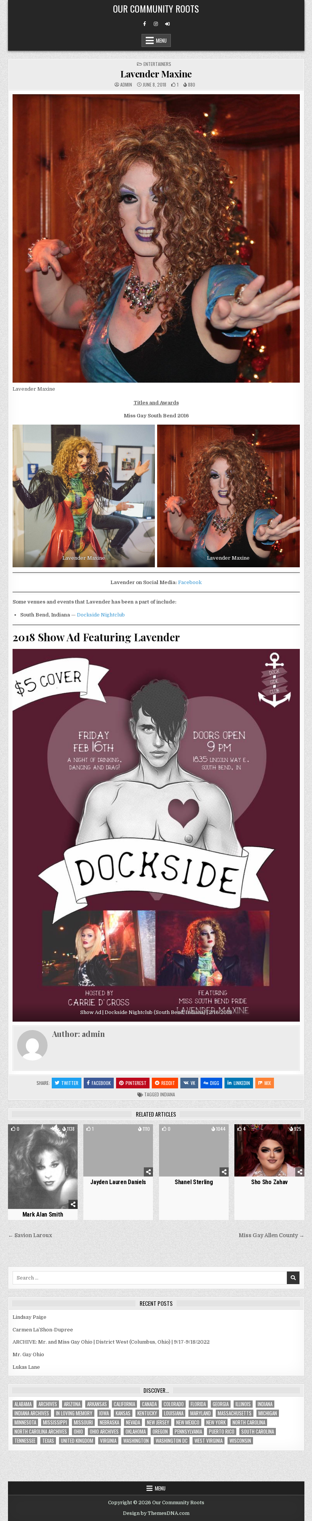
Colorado (174, 1404)
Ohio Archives (104, 1431)
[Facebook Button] (145, 24)
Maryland (200, 1413)
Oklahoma (136, 1431)
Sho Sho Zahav (269, 1182)
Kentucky (147, 1413)
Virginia (108, 1440)
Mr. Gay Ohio (28, 1354)
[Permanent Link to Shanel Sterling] (194, 1150)
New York (216, 1422)
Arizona (72, 1404)
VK (193, 1083)
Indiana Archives (31, 1413)
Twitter (69, 1083)
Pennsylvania (188, 1431)
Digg (214, 1083)
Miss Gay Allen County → (271, 1235)
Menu (161, 40)
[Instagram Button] (156, 24)
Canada (149, 1404)
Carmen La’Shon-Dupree (43, 1330)
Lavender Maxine (156, 74)
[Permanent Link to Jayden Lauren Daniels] (118, 1150)
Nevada (133, 1422)
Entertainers (157, 64)
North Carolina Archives (40, 1431)
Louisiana (173, 1413)
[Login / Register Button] (167, 24)
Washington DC (172, 1440)
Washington (136, 1440)
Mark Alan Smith (42, 1214)
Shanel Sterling (194, 1182)
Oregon (160, 1431)
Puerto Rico (221, 1431)
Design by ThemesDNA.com (156, 1513)
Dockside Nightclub (101, 615)
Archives (47, 1404)
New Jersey (158, 1422)
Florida (198, 1404)
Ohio (78, 1431)
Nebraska (109, 1422)
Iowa (104, 1413)
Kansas (123, 1413)
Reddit (168, 1083)
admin (126, 84)
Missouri (83, 1422)
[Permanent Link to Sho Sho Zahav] (269, 1150)
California (124, 1404)
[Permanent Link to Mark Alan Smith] (43, 1166)
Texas (48, 1440)
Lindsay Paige (29, 1317)
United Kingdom (77, 1440)
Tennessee (24, 1440)
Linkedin (242, 1083)
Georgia (221, 1404)
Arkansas (97, 1404)
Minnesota (25, 1422)
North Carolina (248, 1422)
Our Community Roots (156, 8)
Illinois (243, 1404)
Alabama (23, 1404)
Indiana (167, 1094)
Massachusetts (235, 1413)
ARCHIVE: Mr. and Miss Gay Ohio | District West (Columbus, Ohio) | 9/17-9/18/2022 (111, 1342)
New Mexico (187, 1422)
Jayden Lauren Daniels (118, 1182)
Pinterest (136, 1083)
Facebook (190, 582)
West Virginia (208, 1440)
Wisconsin (240, 1440)
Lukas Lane (26, 1367)
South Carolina (257, 1431)
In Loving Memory (74, 1413)
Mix (267, 1083)
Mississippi (55, 1422)
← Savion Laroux (30, 1235)
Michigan (267, 1413)
